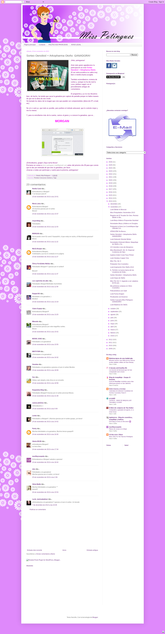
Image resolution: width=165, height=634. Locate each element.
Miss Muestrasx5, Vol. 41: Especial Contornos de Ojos (122, 251)
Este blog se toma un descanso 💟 (120, 421)
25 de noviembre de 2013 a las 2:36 (44, 477)
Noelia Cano (36, 189)
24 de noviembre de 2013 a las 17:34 (45, 449)
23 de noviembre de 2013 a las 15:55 (45, 344)
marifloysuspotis (38, 456)
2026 (111, 162)
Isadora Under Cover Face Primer (122, 255)
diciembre (114, 204)
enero (112, 336)
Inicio (64, 550)
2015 (111, 195)
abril (112, 327)
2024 (111, 168)
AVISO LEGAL (76, 45)
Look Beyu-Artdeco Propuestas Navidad (124, 220)
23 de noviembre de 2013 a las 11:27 (45, 257)
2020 (111, 180)
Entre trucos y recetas (117, 389)
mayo (112, 324)
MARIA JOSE (37, 339)
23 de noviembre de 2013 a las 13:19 (45, 302)
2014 (111, 198)
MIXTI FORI (36, 351)
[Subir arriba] (163, 632)
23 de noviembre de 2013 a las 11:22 (45, 242)
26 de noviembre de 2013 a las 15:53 (45, 492)
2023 (111, 171)
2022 (111, 174)
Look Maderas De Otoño (118, 305)
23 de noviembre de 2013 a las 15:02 (45, 332)
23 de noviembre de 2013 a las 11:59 (45, 287)
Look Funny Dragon (117, 294)
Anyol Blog (36, 221)
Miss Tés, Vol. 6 (115, 261)
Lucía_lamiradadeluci (40, 499)
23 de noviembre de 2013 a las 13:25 (45, 314)
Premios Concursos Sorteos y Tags (45, 178)
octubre (113, 309)
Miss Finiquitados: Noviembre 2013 (122, 212)
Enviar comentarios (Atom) (45, 554)
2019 (111, 183)
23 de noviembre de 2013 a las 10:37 (45, 214)
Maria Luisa (36, 204)
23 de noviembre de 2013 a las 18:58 (45, 383)
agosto (113, 314)
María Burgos (37, 249)
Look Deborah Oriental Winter (120, 239)
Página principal (30, 45)
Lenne (34, 416)
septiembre (114, 311)
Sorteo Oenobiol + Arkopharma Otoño (123, 275)
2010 (111, 345)
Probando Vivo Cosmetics (119, 264)
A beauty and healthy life (118, 368)
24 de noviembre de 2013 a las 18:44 (45, 462)
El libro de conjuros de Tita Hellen (121, 408)
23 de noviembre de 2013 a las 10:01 (45, 197)
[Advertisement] (62, 530)
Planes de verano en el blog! (118, 429)
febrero (113, 333)
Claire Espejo (37, 309)
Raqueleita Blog (38, 390)
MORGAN (35, 233)
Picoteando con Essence (119, 297)
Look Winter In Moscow (118, 209)
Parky (34, 428)
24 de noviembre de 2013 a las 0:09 (44, 409)
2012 (111, 340)
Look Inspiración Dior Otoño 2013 (122, 267)
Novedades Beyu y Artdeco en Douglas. (124, 223)
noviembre (114, 207)
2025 (111, 165)
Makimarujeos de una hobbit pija (121, 358)
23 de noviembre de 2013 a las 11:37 (45, 274)
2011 (111, 342)
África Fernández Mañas (41, 264)
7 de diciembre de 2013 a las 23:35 (44, 505)
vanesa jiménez (38, 403)
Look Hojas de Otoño (117, 278)
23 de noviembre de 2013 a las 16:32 (45, 357)
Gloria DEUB (37, 441)
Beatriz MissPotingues (43, 175)
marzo (112, 330)
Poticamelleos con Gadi (118, 291)
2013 (111, 201)
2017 (111, 189)
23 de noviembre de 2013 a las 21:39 (45, 396)
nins (33, 469)
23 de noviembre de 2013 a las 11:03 (45, 227)
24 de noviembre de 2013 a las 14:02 (45, 421)
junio (112, 321)
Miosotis (35, 321)
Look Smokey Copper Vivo (119, 258)
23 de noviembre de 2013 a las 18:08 (45, 370)
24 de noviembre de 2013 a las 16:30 (45, 434)
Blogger (95, 617)
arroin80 (112, 398)
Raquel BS (36, 294)
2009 (111, 349)
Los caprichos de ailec (40, 281)
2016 (111, 192)
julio (112, 318)
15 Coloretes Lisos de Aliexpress (121, 247)
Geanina (35, 364)
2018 (111, 186)
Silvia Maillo (36, 484)
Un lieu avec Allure (116, 435)
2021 (111, 177)
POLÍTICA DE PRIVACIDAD (58, 45)
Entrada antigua (92, 550)
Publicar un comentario (38, 509)
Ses (33, 377)
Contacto (42, 45)
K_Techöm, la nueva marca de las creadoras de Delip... (122, 271)
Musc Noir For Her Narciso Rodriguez (121, 436)
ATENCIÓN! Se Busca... (118, 231)
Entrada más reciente (34, 550)
